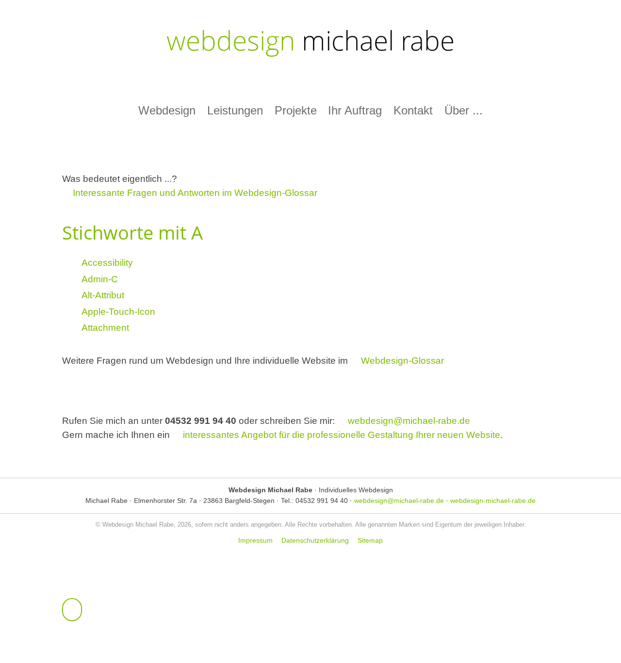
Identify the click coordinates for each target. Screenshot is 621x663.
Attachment (105, 328)
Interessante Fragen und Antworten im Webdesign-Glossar (195, 193)
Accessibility (107, 263)
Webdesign (167, 110)
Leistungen (235, 110)
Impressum (255, 540)
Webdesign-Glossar (402, 361)
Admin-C (100, 279)
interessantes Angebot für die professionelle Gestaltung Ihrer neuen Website (341, 435)
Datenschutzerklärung (315, 540)
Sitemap (370, 540)
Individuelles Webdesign (356, 490)
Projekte (296, 110)
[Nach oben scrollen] (72, 609)
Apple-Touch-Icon (118, 312)
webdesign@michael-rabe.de (409, 421)
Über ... (463, 110)
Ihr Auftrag (355, 110)
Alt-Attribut (103, 295)
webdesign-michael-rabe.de (493, 500)
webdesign (310, 40)
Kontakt (413, 110)
